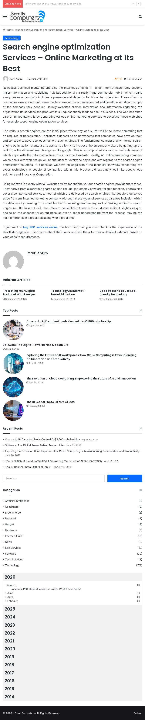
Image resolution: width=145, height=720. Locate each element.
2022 (10, 633)
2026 (10, 577)
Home (9, 29)
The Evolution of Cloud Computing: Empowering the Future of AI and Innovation (81, 378)
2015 (9, 689)
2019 (9, 657)
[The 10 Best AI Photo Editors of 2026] (13, 410)
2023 (10, 625)
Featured (10, 518)
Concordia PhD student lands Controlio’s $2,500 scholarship (68, 321)
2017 (9, 673)
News (8, 541)
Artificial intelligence (17, 500)
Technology (22, 29)
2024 (10, 617)
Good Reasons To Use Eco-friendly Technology (118, 292)
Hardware (11, 530)
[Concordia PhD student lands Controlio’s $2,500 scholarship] (13, 330)
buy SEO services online (40, 227)
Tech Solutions (14, 559)
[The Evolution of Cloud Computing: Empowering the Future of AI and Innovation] (13, 387)
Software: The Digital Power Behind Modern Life (35, 345)
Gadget (9, 524)
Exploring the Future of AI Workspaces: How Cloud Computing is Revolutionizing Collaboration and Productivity (72, 451)
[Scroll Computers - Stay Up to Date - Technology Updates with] (28, 16)
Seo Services (13, 547)
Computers (12, 506)
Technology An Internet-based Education (68, 292)
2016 (9, 681)
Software (10, 553)
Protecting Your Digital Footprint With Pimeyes (19, 292)
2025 (10, 609)
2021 (9, 641)
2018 (9, 665)
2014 (9, 697)
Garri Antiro (16, 79)
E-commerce (13, 512)
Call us (137, 713)
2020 (10, 649)
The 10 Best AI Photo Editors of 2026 (51, 402)
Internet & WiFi (14, 536)
